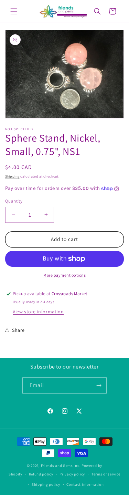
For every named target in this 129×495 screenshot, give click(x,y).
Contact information (85, 484)
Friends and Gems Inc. (61, 465)
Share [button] (18, 330)
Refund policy (41, 474)
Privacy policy (72, 474)
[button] (13, 11)
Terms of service (106, 474)
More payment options (64, 275)
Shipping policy (46, 484)
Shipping (12, 176)
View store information (38, 312)
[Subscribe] (98, 385)
